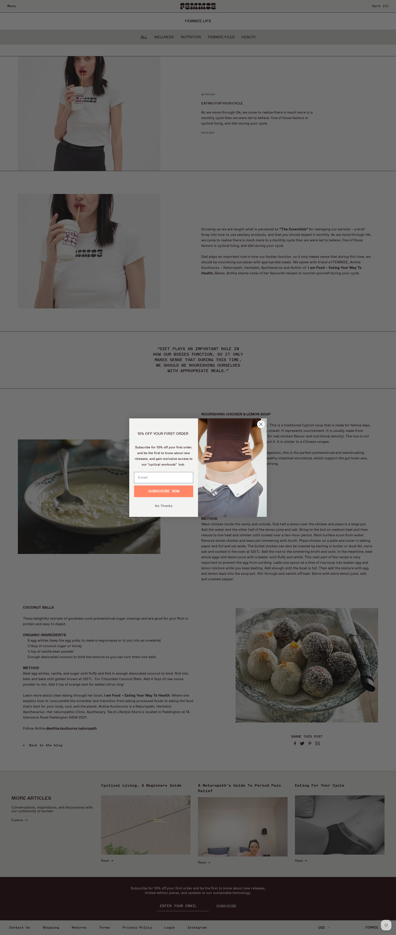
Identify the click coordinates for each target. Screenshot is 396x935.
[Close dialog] (261, 424)
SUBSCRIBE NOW (163, 491)
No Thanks (164, 506)
